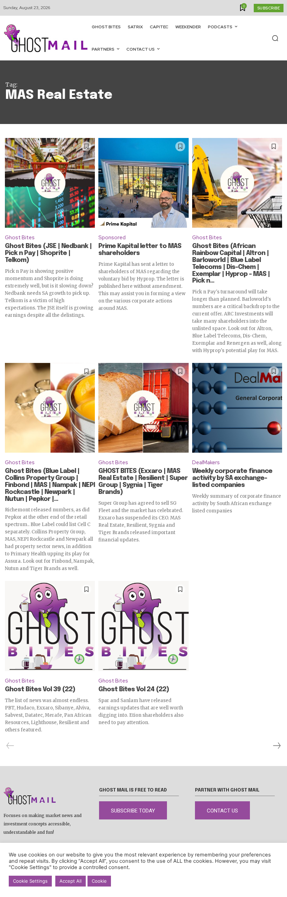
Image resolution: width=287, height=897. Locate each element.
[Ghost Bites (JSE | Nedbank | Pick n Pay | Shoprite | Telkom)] (50, 183)
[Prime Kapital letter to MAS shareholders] (143, 183)
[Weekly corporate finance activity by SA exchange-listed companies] (237, 408)
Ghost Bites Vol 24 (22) (133, 689)
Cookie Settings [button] (30, 881)
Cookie (99, 881)
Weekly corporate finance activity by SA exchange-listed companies (232, 478)
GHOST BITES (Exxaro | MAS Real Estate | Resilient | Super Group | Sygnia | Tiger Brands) (143, 481)
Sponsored (112, 237)
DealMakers (206, 462)
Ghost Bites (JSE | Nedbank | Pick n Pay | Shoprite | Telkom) (48, 253)
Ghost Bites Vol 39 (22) (40, 689)
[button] (275, 38)
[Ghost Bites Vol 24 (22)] (143, 626)
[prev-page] (10, 746)
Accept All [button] (70, 881)
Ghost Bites (20, 237)
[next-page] (276, 746)
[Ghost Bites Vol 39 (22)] (50, 626)
